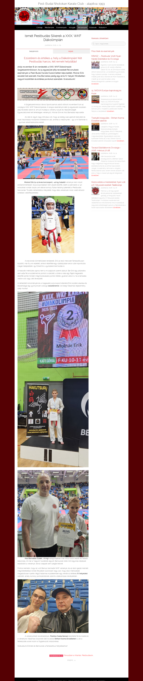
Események (61, 27)
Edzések (93, 27)
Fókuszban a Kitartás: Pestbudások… (79, 655)
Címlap (39, 27)
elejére (70, 660)
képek (70, 51)
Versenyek (82, 27)
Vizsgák (72, 27)
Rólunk (102, 27)
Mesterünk (49, 27)
